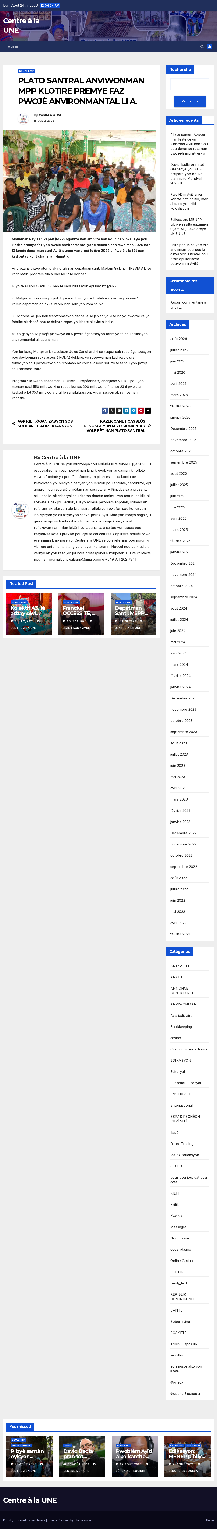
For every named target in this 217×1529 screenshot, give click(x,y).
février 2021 (180, 934)
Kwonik (176, 1216)
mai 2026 (177, 372)
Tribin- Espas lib (183, 1344)
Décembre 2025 (183, 428)
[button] (202, 47)
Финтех (176, 1382)
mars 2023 (179, 799)
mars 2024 (179, 664)
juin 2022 (177, 900)
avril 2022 (178, 923)
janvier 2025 (180, 552)
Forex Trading (181, 1144)
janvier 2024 (180, 687)
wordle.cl (177, 1355)
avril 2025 (178, 518)
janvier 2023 (180, 822)
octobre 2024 (181, 586)
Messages (178, 1227)
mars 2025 (179, 530)
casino (175, 1038)
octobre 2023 (181, 721)
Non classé (26, 71)
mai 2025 (177, 507)
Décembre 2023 (183, 698)
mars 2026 (179, 395)
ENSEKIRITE (180, 1094)
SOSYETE (178, 1333)
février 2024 (180, 676)
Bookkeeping (181, 1027)
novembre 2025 (183, 440)
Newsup (64, 1520)
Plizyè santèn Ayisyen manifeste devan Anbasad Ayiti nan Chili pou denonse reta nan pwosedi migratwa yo (189, 143)
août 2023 (178, 743)
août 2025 (178, 473)
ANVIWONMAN (183, 1004)
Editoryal (177, 1071)
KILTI (174, 1193)
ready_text (178, 1283)
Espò (174, 1132)
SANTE (176, 1310)
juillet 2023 (179, 754)
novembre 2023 (183, 709)
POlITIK (176, 1272)
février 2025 (180, 541)
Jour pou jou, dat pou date (188, 1179)
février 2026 (180, 406)
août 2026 (178, 339)
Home (13, 47)
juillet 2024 (179, 619)
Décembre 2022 (183, 833)
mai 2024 (178, 642)
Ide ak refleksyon (184, 1155)
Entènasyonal (181, 1105)
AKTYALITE (180, 966)
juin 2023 (177, 765)
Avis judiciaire (181, 1015)
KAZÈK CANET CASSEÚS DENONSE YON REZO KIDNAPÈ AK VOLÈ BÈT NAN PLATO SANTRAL (114, 426)
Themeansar (82, 1520)
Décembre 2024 (183, 563)
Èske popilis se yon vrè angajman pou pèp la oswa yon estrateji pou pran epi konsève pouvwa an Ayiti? (189, 254)
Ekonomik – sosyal (185, 1083)
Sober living (180, 1321)
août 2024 (178, 608)
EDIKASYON (180, 1060)
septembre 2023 (183, 732)
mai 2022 (177, 911)
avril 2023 (178, 788)
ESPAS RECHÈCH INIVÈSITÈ (185, 1118)
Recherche (180, 69)
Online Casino (181, 1261)
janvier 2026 (180, 417)
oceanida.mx (180, 1249)
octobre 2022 (181, 855)
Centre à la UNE (50, 115)
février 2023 (180, 810)
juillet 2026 (179, 350)
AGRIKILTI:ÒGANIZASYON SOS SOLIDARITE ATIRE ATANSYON (45, 423)
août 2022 (178, 878)
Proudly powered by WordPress (24, 1520)
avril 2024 (178, 653)
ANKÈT (176, 977)
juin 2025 (177, 496)
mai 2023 (177, 777)
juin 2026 (177, 361)
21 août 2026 (184, 1464)
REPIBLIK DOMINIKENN (182, 1296)
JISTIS (176, 1166)
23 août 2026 (26, 1464)
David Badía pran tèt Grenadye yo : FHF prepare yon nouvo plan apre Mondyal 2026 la (187, 173)
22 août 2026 (78, 1464)
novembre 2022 (183, 844)
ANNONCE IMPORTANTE (182, 990)
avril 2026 (178, 384)
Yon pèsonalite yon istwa (186, 1368)
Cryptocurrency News (188, 1049)
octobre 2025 (181, 451)
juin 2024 (178, 631)
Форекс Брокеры (185, 1393)
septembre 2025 (183, 462)
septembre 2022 (183, 867)
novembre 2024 (183, 574)
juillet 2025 (179, 485)
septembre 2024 (184, 597)
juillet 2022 (179, 889)
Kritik (174, 1204)
